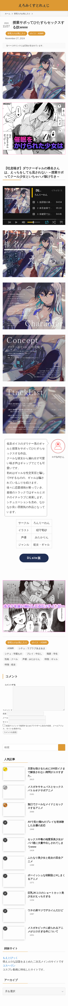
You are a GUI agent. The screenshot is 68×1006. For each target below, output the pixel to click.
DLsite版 (34, 557)
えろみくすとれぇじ (34, 5)
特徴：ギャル (51, 659)
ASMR (10, 648)
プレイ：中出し (34, 653)
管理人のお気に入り (16, 33)
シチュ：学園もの (13, 653)
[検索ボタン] (62, 5)
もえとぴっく (10, 958)
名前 (4, 714)
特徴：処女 (10, 664)
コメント (7, 710)
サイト (5, 722)
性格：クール (11, 659)
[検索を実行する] (61, 747)
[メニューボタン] (5, 5)
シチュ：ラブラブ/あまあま (31, 648)
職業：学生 (52, 653)
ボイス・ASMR (37, 33)
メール (5, 718)
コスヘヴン (9, 965)
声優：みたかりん (31, 659)
